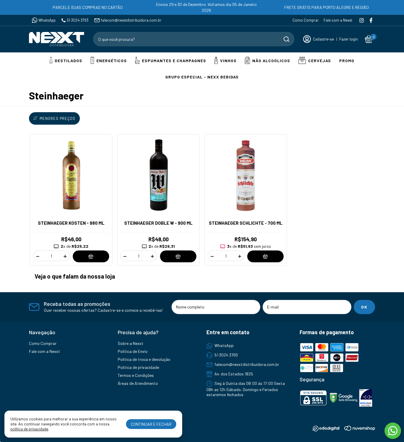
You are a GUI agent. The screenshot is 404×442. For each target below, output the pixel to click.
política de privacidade (29, 429)
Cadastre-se (323, 39)
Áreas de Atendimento (138, 383)
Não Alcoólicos (271, 60)
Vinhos (228, 60)
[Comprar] (91, 256)
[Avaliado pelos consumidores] (365, 398)
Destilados (68, 60)
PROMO (346, 60)
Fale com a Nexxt (338, 20)
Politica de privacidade (138, 367)
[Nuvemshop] (359, 429)
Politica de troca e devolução (144, 359)
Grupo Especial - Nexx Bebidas (202, 76)
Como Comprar (306, 20)
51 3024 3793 (77, 20)
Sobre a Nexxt (130, 343)
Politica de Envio (133, 351)
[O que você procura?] (286, 39)
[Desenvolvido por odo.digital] (328, 429)
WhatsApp (47, 20)
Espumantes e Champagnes (174, 60)
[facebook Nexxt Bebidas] (371, 20)
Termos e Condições (136, 375)
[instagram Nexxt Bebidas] (361, 20)
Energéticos (111, 60)
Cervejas (319, 60)
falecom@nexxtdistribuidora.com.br (131, 20)
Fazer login (348, 39)
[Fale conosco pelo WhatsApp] (392, 430)
